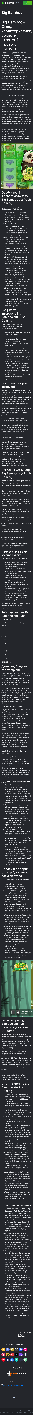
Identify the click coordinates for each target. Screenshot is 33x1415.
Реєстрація (27, 3)
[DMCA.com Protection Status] (12, 1385)
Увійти (18, 3)
